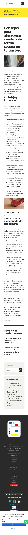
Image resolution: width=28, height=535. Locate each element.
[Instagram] (12, 494)
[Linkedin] (21, 494)
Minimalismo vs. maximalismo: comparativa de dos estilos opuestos (14, 396)
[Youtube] (15, 494)
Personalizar (14, 528)
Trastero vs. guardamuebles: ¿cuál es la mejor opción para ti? (14, 390)
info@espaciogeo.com (14, 453)
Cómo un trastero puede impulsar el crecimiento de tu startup (11, 351)
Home (6, 10)
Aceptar (14, 524)
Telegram (14, 461)
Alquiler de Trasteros (14, 470)
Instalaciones (14, 476)
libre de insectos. (10, 265)
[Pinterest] (18, 494)
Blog (14, 480)
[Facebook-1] (6, 494)
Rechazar (14, 532)
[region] (14, 523)
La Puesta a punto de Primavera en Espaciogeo (13, 340)
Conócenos (14, 478)
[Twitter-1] (9, 494)
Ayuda (14, 482)
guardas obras (8, 313)
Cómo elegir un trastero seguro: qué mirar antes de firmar (14, 385)
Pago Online (14, 485)
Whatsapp (14, 459)
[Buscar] (22, 3)
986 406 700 (14, 457)
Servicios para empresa (14, 474)
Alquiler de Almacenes (14, 472)
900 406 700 (14, 455)
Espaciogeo (9, 71)
